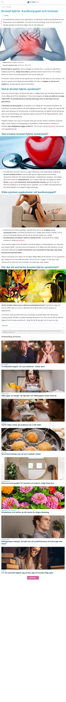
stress (19, 308)
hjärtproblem (50, 126)
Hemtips (3, 452)
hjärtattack (20, 240)
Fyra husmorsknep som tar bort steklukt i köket (21, 454)
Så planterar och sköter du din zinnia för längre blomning (25, 512)
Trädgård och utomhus (8, 510)
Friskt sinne (5, 394)
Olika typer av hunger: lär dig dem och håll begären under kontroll (28, 396)
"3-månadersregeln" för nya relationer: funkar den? (23, 367)
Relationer (4, 364)
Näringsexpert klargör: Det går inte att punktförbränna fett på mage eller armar (32, 542)
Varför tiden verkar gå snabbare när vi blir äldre (21, 425)
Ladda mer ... (33, 578)
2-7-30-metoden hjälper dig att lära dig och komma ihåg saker (27, 573)
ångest (12, 182)
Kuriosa (9, 7)
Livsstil (3, 7)
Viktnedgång (5, 539)
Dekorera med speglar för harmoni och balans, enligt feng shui (27, 483)
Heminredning (5, 481)
